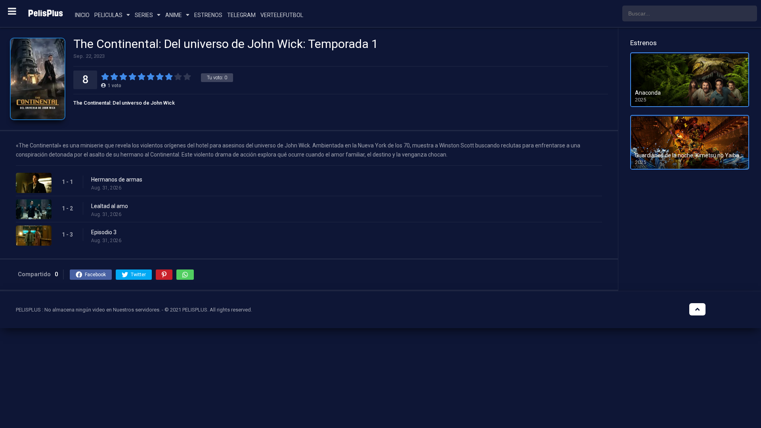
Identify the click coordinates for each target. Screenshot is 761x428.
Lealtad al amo (109, 206)
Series (144, 15)
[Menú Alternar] (12, 11)
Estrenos (208, 15)
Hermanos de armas (116, 179)
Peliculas (108, 15)
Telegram (241, 15)
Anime (173, 15)
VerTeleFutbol (281, 15)
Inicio (82, 15)
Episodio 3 (104, 232)
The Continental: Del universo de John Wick (124, 102)
